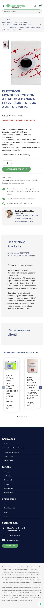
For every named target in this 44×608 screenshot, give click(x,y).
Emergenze (8, 484)
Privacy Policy (8, 456)
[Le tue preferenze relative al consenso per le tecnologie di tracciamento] (40, 604)
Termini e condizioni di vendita (14, 448)
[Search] (39, 12)
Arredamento (8, 488)
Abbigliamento (8, 492)
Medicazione (8, 476)
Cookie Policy (8, 460)
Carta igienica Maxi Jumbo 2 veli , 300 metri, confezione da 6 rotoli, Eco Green (12, 388)
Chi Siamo (7, 444)
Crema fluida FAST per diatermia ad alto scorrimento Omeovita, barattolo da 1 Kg (33, 388)
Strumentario (8, 480)
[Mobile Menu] (4, 6)
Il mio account (8, 504)
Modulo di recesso (12, 452)
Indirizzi (6, 516)
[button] (40, 387)
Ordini (6, 512)
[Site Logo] (15, 6)
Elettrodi (13, 180)
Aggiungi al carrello (16, 169)
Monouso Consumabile (16, 183)
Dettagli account (9, 508)
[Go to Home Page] (2, 19)
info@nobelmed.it (13, 540)
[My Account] (35, 6)
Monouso (7, 472)
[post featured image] (11, 365)
